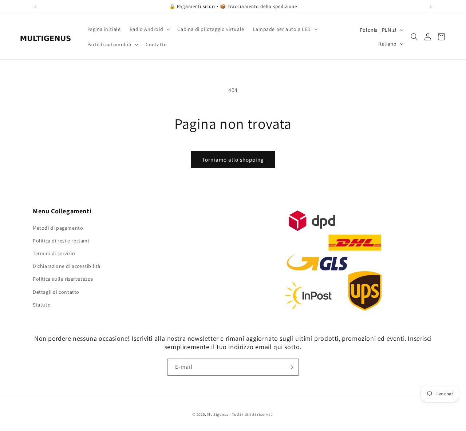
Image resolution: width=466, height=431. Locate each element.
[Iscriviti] (290, 367)
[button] (149, 29)
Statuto (42, 304)
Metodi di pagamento (58, 228)
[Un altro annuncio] (431, 7)
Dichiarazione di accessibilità (66, 266)
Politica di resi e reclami (61, 240)
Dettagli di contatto (56, 292)
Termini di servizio (54, 253)
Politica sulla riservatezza (63, 279)
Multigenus (218, 414)
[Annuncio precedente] (35, 7)
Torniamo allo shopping (233, 159)
